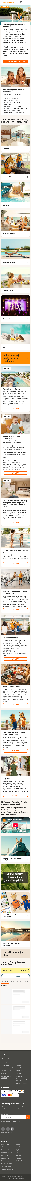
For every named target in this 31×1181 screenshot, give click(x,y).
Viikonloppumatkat (6, 1147)
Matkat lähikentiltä (6, 1152)
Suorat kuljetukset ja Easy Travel (13, 108)
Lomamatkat (4, 1155)
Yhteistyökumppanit (7, 1169)
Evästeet (3, 1176)
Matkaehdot (19, 1070)
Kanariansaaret (20, 1147)
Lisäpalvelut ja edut (6, 1161)
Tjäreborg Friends (6, 1166)
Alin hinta (26, 981)
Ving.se (18, 1176)
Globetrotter (9, 1178)
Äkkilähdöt (19, 1144)
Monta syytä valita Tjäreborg (6, 1076)
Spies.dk (27, 1176)
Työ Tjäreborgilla (6, 1070)
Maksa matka (5, 1144)
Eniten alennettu (15, 981)
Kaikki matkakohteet (21, 1161)
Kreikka (18, 1152)
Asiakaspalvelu (20, 1065)
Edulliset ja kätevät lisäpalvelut (12, 100)
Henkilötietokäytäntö (11, 1176)
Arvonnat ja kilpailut (6, 1163)
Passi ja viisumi (20, 1073)
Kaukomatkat (5, 1150)
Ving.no (22, 1176)
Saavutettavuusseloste (22, 1083)
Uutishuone (4, 1073)
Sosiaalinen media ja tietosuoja (21, 1079)
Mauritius (18, 1158)
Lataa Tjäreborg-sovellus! (8, 1132)
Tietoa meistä (5, 1065)
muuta (25, 970)
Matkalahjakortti (5, 1158)
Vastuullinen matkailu (7, 1068)
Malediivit (18, 1155)
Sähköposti (4, 1114)
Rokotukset (19, 1076)
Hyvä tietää (19, 1068)
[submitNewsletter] (28, 1117)
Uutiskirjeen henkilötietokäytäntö (10, 1121)
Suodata (16, 976)
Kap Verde (19, 1150)
